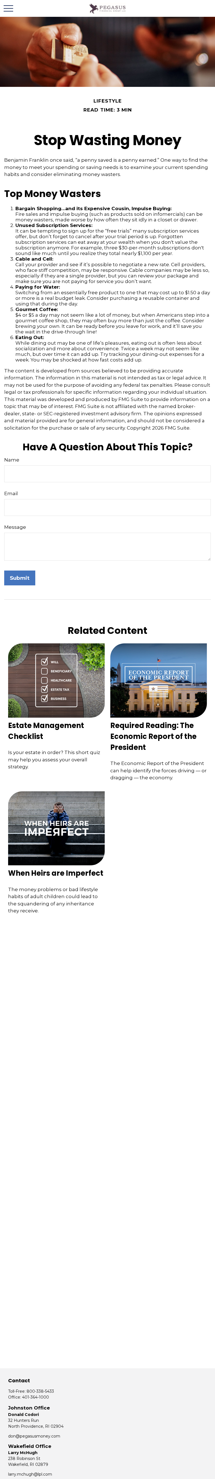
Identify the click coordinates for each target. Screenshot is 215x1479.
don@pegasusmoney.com (34, 1436)
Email (11, 493)
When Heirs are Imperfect (55, 873)
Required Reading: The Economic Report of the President (153, 736)
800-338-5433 (40, 1391)
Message (15, 527)
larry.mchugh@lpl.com (30, 1474)
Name (11, 460)
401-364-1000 (35, 1397)
